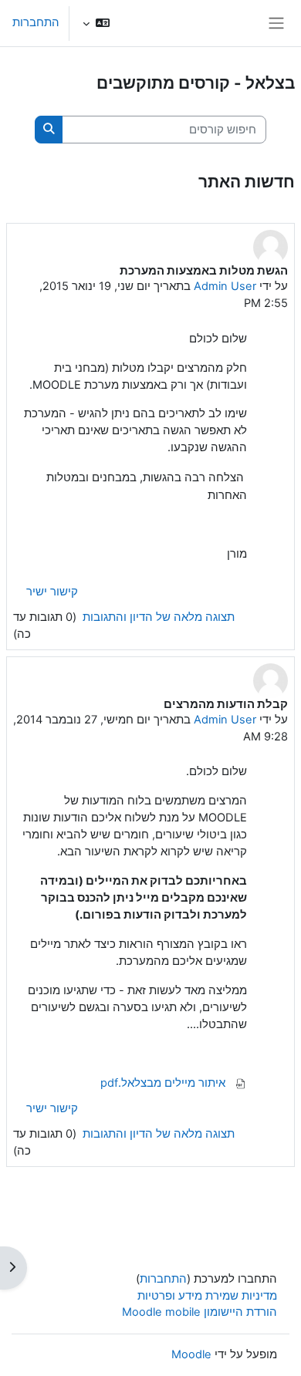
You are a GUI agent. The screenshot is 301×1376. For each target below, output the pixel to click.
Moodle (191, 1354)
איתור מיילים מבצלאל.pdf (164, 1083)
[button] (96, 23)
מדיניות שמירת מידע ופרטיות (207, 1296)
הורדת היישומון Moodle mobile (199, 1312)
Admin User (225, 286)
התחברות (35, 22)
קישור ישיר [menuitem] (52, 592)
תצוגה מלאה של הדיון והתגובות (157, 617)
